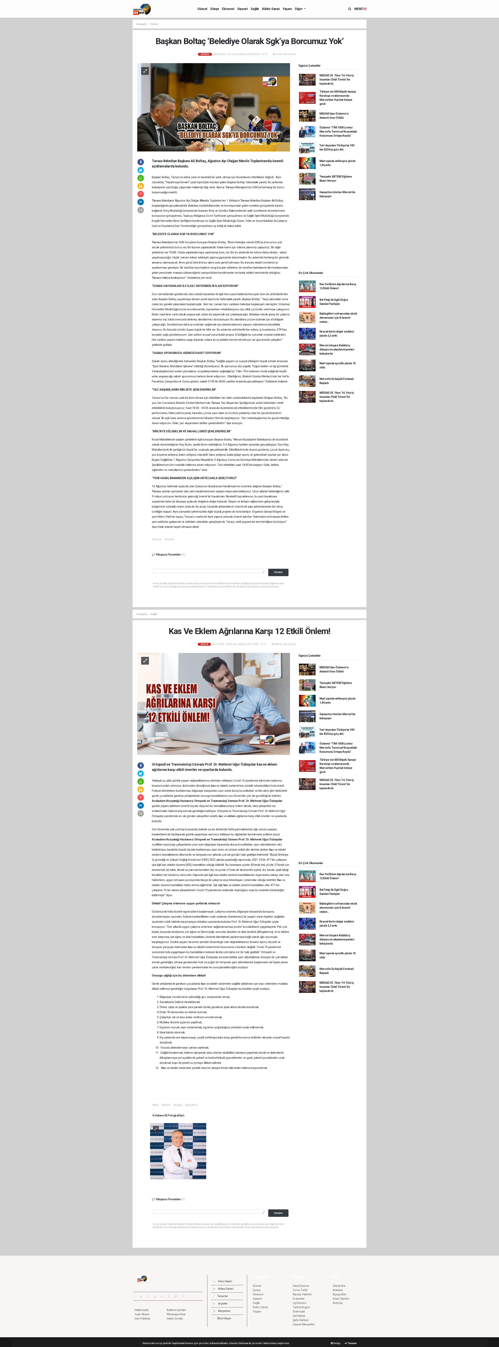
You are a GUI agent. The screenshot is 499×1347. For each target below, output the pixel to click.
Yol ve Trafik (300, 1290)
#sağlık (177, 1104)
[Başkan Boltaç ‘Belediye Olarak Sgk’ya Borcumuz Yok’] (213, 107)
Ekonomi (228, 9)
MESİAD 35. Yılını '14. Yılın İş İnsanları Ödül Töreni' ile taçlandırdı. (336, 79)
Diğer (299, 9)
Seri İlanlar (299, 1315)
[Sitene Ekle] (184, 1296)
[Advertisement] (115, 77)
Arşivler (223, 1303)
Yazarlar (222, 1296)
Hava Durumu (301, 1285)
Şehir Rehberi (301, 1320)
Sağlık (255, 9)
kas (213, 785)
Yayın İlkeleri (141, 1314)
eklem (231, 816)
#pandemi (191, 1104)
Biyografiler (340, 1294)
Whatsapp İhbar (176, 1314)
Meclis (205, 200)
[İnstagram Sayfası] (150, 1296)
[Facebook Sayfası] (136, 1296)
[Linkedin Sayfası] (163, 1296)
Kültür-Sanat (271, 9)
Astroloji (337, 1303)
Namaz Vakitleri (302, 1294)
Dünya (214, 9)
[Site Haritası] (177, 1296)
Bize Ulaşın (224, 1318)
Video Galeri (225, 1288)
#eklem (166, 1104)
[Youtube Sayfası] (156, 1296)
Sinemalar (299, 1311)
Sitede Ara (339, 1285)
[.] (178, 1150)
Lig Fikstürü (299, 1303)
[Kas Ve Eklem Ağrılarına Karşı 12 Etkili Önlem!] (213, 703)
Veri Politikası (142, 1318)
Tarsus (230, 187)
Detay (336, 1343)
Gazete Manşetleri (304, 1324)
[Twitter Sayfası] (143, 1296)
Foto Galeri (225, 1281)
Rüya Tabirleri (341, 1298)
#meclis (169, 539)
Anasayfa (141, 24)
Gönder (278, 572)
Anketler (338, 1290)
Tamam (352, 1343)
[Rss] (170, 1296)
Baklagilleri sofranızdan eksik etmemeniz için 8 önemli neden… (338, 317)
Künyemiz (224, 1311)
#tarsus (157, 539)
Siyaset (242, 9)
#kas (155, 1104)
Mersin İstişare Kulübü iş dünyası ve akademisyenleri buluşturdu (336, 349)
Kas (279, 880)
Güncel (202, 9)
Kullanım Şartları (176, 1310)
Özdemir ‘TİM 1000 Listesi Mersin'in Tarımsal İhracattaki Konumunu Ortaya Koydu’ (338, 131)
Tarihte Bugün (301, 1307)
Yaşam (287, 9)
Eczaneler (299, 1298)
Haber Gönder (175, 1318)
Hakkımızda (141, 1310)
